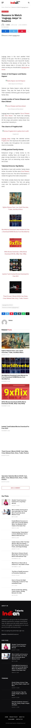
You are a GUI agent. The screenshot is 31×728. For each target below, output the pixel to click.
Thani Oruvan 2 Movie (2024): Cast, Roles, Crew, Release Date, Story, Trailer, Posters (15, 452)
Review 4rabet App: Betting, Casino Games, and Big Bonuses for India (19, 591)
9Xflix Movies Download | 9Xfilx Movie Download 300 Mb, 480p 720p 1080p (14, 402)
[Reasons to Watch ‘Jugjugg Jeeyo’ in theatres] (15, 44)
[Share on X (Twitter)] (14, 31)
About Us (21, 717)
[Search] (28, 2)
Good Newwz (25, 171)
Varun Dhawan (24, 113)
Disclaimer (11, 719)
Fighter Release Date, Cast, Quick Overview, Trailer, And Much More (13, 351)
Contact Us (19, 719)
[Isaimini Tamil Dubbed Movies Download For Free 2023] (15, 265)
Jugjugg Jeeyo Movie (7, 305)
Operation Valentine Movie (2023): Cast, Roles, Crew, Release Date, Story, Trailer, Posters (15, 477)
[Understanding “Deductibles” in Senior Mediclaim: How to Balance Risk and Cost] (6, 534)
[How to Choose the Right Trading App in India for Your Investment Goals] (6, 582)
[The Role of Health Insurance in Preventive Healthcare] (6, 574)
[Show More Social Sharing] (27, 31)
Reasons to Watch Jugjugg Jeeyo (10, 307)
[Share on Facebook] (5, 31)
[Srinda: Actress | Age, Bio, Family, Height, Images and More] (6, 694)
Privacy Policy (14, 717)
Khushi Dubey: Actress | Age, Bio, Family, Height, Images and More (20, 684)
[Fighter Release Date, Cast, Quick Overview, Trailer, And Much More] (15, 198)
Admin (8, 24)
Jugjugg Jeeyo (6, 138)
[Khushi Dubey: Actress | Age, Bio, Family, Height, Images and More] (6, 684)
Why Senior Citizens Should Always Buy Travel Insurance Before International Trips (20, 554)
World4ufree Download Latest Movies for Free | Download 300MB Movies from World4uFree (15, 377)
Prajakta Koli (5, 141)
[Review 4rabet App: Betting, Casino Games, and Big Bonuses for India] (6, 592)
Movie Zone (8, 7)
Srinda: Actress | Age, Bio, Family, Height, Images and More (19, 693)
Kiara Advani (9, 116)
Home (3, 7)
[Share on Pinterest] (22, 31)
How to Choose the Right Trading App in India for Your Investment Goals (20, 581)
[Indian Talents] (15, 2)
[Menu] (3, 2)
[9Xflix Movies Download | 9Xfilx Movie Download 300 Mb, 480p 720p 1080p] (15, 243)
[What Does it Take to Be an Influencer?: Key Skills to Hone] (6, 565)
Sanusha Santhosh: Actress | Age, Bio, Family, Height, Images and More (20, 703)
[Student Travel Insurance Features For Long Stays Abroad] (6, 502)
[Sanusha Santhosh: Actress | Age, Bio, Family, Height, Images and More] (6, 704)
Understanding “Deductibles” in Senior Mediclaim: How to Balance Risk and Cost (20, 534)
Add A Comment (15, 488)
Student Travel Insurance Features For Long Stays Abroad (19, 501)
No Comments (23, 24)
